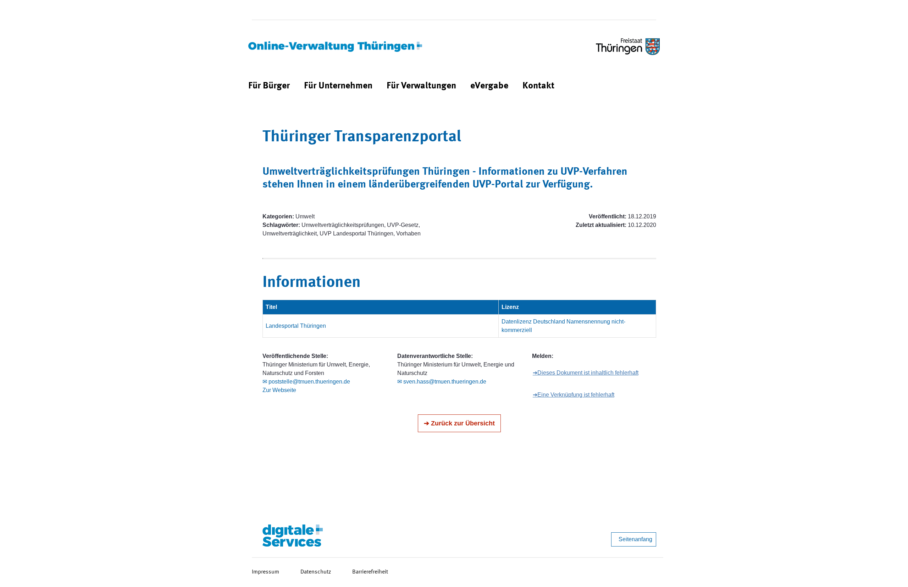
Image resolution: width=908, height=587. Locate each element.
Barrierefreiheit (370, 572)
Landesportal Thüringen (296, 326)
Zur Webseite (279, 390)
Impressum (265, 572)
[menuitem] (269, 86)
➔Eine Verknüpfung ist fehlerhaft (573, 395)
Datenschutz (315, 572)
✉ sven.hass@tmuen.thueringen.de (441, 382)
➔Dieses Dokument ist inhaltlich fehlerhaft (585, 373)
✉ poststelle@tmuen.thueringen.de (306, 382)
